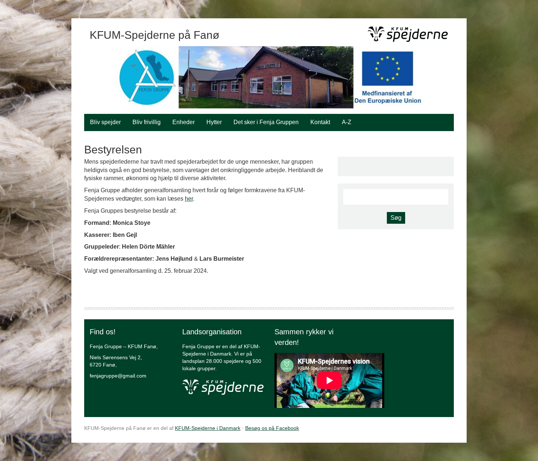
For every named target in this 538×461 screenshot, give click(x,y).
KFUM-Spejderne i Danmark (207, 428)
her (189, 199)
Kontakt (320, 122)
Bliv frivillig (146, 122)
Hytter (214, 122)
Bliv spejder (105, 122)
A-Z (346, 122)
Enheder (183, 122)
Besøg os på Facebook (272, 428)
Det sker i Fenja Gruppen (266, 122)
